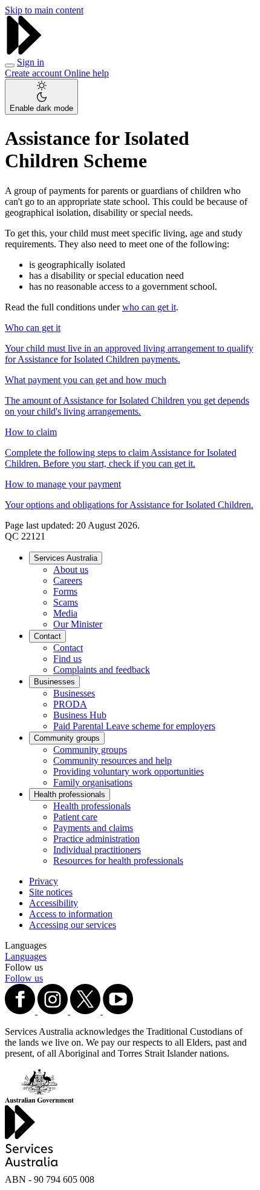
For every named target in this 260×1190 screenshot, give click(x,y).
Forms (65, 591)
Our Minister (77, 624)
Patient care (75, 817)
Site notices (51, 892)
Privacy (43, 881)
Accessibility (53, 903)
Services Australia (65, 558)
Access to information (70, 914)
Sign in (30, 62)
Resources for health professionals (118, 860)
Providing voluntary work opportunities (128, 771)
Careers (67, 580)
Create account (34, 73)
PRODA (70, 704)
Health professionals (69, 794)
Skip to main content (44, 10)
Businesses (54, 681)
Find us (67, 658)
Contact (47, 636)
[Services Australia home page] (24, 51)
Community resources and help (112, 760)
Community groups (67, 738)
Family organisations (92, 782)
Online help (86, 73)
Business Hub (79, 715)
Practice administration (96, 839)
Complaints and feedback (101, 669)
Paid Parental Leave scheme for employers (134, 726)
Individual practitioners (97, 849)
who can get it (149, 307)
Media (65, 613)
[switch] (41, 97)
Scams (65, 602)
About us (70, 569)
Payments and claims (93, 828)
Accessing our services (72, 925)
